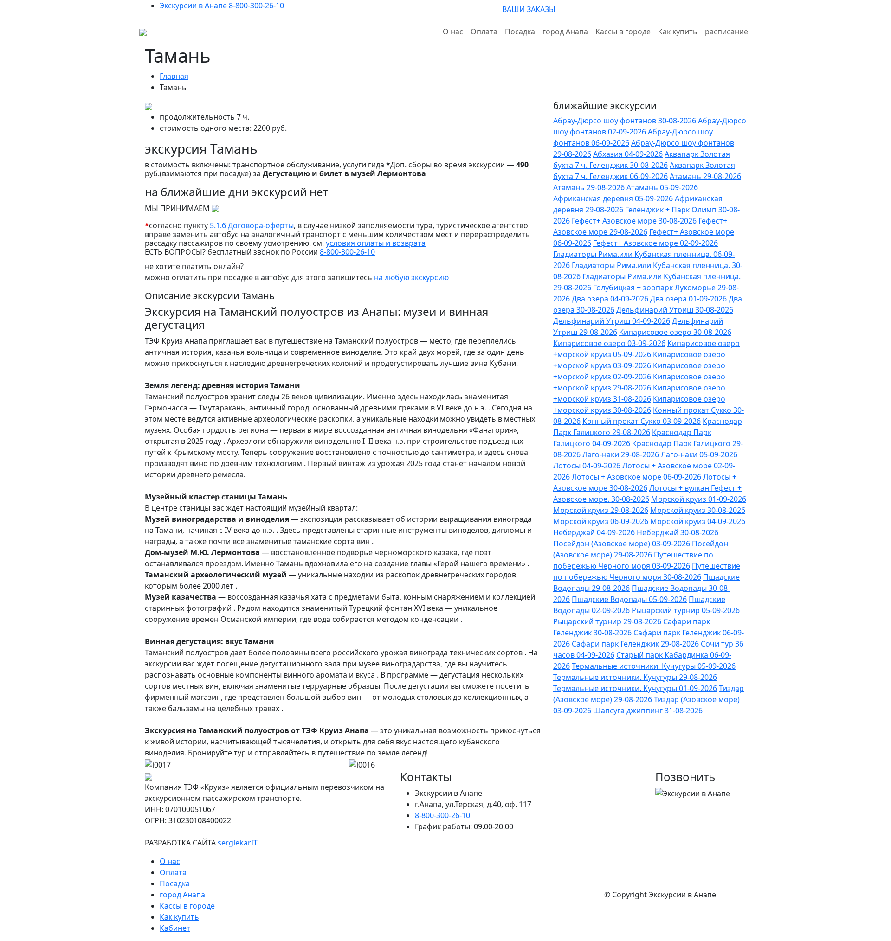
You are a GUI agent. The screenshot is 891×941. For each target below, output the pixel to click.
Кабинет (175, 928)
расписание (726, 31)
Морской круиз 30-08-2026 (697, 510)
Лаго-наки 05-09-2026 (699, 454)
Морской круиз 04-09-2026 (697, 521)
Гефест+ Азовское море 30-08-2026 (634, 221)
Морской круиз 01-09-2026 (698, 499)
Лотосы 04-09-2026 (586, 466)
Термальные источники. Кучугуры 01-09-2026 (635, 688)
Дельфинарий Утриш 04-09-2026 (611, 321)
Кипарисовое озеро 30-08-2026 (675, 332)
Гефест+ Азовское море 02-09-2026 (655, 243)
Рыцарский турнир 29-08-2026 (607, 621)
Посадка (520, 31)
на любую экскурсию (411, 277)
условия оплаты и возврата (376, 243)
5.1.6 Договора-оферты (252, 225)
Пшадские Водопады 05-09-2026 (629, 599)
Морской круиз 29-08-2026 (600, 510)
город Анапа (565, 31)
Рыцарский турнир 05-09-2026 (686, 610)
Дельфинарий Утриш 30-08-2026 (674, 310)
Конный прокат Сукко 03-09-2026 (641, 421)
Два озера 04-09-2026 (610, 299)
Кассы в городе (623, 31)
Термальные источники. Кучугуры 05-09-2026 (654, 666)
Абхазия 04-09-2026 (628, 154)
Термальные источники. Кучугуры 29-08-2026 (635, 677)
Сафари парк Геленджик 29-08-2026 (635, 644)
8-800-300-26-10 (347, 252)
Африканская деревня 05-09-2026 (613, 198)
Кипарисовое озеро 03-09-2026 (609, 343)
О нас (453, 31)
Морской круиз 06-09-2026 (600, 521)
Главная (174, 76)
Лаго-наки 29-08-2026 (620, 454)
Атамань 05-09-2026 (662, 187)
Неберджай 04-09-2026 (594, 532)
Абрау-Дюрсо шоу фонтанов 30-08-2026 (624, 120)
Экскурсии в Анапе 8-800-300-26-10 (222, 5)
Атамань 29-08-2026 (705, 176)
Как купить (677, 31)
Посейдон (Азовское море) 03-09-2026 (621, 543)
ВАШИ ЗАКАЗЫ (528, 9)
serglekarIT (238, 843)
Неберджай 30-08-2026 (677, 532)
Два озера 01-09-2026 (688, 299)
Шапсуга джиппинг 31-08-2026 (648, 710)
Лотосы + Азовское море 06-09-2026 (636, 477)
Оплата (484, 31)
